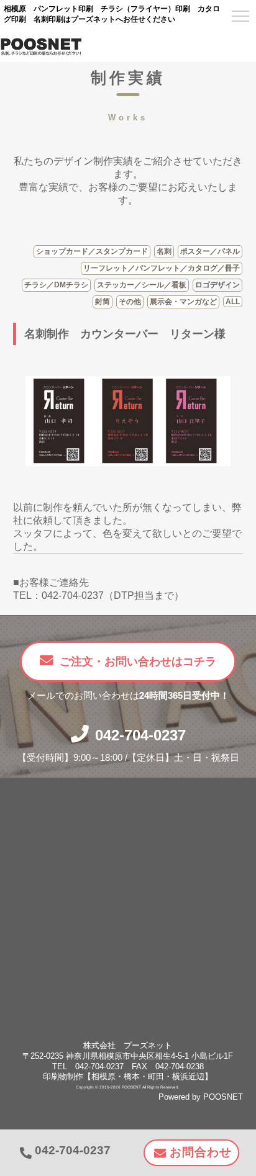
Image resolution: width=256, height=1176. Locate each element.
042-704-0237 (140, 735)
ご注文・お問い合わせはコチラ (138, 661)
